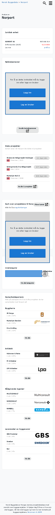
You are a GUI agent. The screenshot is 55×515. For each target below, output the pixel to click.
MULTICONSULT (12, 394)
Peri (8, 449)
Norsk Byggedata (10, 2)
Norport (24, 2)
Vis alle (27, 338)
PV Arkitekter (11, 361)
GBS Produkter (12, 434)
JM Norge (10, 313)
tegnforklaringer (21, 207)
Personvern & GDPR (35, 512)
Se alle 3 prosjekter (25, 186)
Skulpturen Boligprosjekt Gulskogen (20, 158)
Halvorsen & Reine (13, 353)
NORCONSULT (12, 401)
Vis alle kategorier (27, 283)
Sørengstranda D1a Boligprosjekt (19, 167)
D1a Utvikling (12, 328)
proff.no (47, 47)
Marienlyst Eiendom (14, 321)
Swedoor (10, 441)
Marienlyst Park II (13, 176)
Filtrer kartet (40, 204)
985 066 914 (45, 41)
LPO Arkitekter (12, 368)
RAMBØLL (10, 408)
